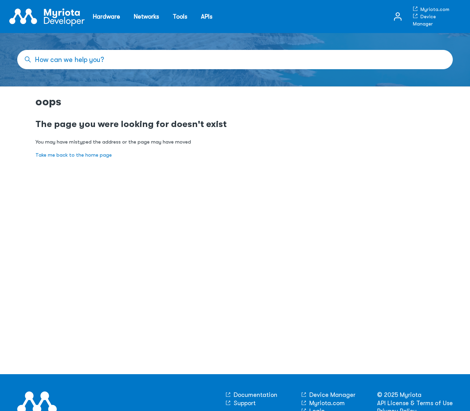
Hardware (106, 16)
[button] (397, 16)
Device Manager (331, 394)
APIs (206, 16)
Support (244, 403)
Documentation (254, 394)
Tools (180, 16)
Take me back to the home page (73, 155)
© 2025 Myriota (399, 394)
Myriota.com (434, 9)
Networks (146, 16)
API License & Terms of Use (415, 403)
